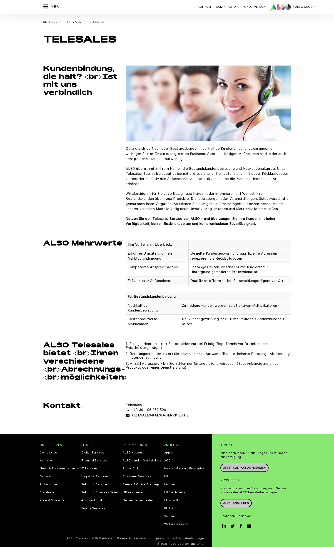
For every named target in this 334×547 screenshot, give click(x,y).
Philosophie (48, 484)
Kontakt (205, 6)
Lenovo (169, 484)
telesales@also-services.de (159, 415)
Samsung (171, 516)
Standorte (47, 492)
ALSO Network (133, 452)
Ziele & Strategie (52, 500)
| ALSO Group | (305, 6)
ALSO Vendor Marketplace (142, 460)
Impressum (161, 538)
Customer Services (137, 476)
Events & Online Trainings (141, 484)
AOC (167, 460)
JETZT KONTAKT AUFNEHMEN (244, 467)
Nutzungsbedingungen (189, 538)
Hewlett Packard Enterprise (184, 468)
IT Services (89, 468)
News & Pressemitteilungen (60, 468)
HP (166, 476)
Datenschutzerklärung (133, 538)
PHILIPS (170, 508)
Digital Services (93, 452)
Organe (45, 476)
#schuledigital (91, 500)
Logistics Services (95, 476)
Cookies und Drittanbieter (95, 538)
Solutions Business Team (99, 492)
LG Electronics (174, 492)
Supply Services (93, 508)
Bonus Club (131, 468)
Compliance (48, 452)
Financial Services (94, 460)
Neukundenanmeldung (139, 500)
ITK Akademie (133, 492)
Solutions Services (95, 484)
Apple (168, 452)
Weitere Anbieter (176, 524)
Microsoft (171, 500)
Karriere (46, 460)
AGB (69, 538)
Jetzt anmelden (236, 503)
